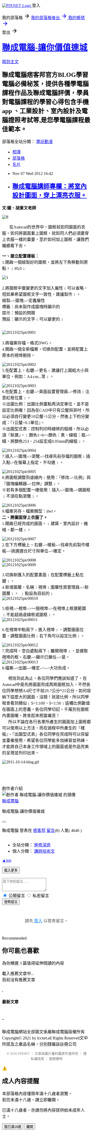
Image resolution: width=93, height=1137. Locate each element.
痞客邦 (39, 830)
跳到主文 (10, 62)
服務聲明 (56, 1059)
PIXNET (24, 1053)
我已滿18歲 (12, 1127)
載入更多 (11, 870)
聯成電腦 (10, 801)
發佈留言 (11, 902)
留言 (51, 830)
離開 (29, 1127)
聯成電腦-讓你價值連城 (45, 47)
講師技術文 (44, 851)
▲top (6, 860)
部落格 (18, 158)
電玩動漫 (44, 141)
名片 (16, 164)
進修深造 (42, 845)
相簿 (16, 152)
